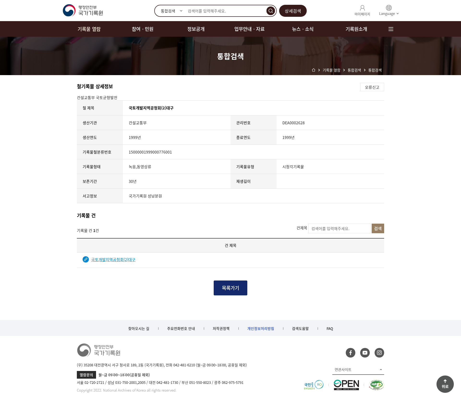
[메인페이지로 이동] (82, 10)
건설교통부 (86, 97)
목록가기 (230, 287)
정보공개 (196, 28)
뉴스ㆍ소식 (303, 28)
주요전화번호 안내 (181, 328)
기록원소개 (356, 28)
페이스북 (350, 353)
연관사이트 (343, 369)
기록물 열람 (89, 28)
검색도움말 (300, 328)
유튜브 (365, 353)
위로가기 (445, 384)
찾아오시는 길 (138, 328)
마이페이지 (362, 14)
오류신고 (372, 87)
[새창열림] (313, 382)
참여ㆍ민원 (142, 28)
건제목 (302, 228)
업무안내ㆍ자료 (249, 28)
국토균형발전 (106, 97)
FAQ (330, 328)
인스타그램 (379, 353)
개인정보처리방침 (260, 328)
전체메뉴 (391, 29)
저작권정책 (221, 328)
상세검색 (293, 11)
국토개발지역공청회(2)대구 (113, 259)
